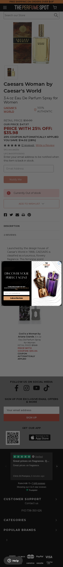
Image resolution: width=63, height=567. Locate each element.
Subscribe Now (16, 298)
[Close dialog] (59, 263)
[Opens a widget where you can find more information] (13, 561)
